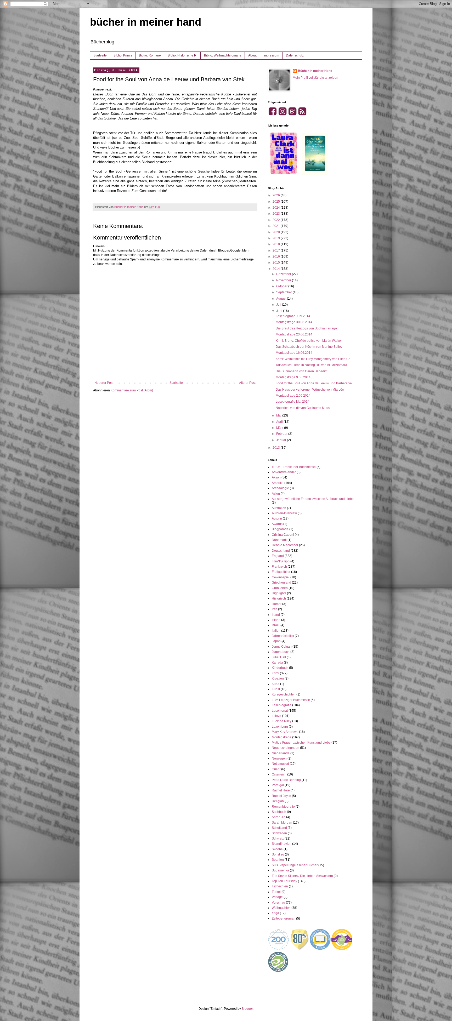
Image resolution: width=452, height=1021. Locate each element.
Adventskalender (284, 472)
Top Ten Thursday (284, 881)
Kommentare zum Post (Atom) (132, 390)
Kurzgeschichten (284, 694)
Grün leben (280, 588)
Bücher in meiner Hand (315, 71)
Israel (276, 625)
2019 (277, 238)
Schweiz (278, 838)
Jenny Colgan (282, 646)
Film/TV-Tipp (281, 561)
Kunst (276, 689)
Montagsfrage (281, 737)
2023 (277, 213)
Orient (276, 769)
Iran (274, 609)
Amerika (278, 483)
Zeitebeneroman (283, 918)
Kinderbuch (280, 668)
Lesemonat (280, 710)
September (284, 292)
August (281, 298)
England (278, 556)
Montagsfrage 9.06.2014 (293, 377)
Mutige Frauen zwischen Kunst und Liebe (301, 742)
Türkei (276, 892)
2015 (277, 262)
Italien (276, 630)
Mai (279, 415)
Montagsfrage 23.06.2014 (294, 334)
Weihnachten (281, 908)
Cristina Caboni (283, 535)
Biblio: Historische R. (182, 55)
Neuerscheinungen (285, 748)
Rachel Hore (281, 790)
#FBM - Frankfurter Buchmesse (294, 467)
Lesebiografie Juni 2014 (293, 316)
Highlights (279, 593)
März (280, 428)
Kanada (277, 662)
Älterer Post (247, 383)
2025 (277, 201)
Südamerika (280, 870)
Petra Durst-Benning (286, 780)
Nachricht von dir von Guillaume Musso (303, 408)
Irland (276, 615)
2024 (277, 207)
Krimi (275, 673)
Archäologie (280, 488)
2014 (277, 269)
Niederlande (281, 753)
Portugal (278, 785)
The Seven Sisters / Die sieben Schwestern (302, 876)
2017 (277, 250)
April (280, 422)
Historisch (279, 598)
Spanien (278, 860)
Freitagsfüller (281, 572)
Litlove (276, 716)
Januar (281, 440)
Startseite (100, 55)
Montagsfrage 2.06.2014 (293, 395)
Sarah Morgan (282, 822)
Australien (279, 508)
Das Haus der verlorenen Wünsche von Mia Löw (310, 389)
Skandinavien (281, 844)
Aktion (276, 477)
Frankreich (279, 566)
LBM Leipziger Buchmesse (291, 700)
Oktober (282, 286)
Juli (279, 304)
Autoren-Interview (284, 513)
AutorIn (277, 518)
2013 (277, 447)
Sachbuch (279, 812)
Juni (279, 311)
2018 (277, 244)
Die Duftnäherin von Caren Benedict (301, 371)
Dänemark (279, 540)
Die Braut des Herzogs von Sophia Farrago (306, 328)
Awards (277, 524)
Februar (282, 434)
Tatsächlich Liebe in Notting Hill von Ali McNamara (311, 365)
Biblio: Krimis (123, 55)
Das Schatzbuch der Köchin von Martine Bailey (309, 347)
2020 (277, 232)
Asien (276, 493)
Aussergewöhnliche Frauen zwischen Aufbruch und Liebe (313, 499)
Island (276, 620)
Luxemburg (280, 726)
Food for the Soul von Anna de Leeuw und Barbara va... (315, 383)
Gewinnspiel (281, 577)
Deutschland (281, 550)
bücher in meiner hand (145, 22)
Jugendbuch (281, 652)
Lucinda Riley (281, 721)
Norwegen (279, 758)
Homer (276, 604)
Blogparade (280, 529)
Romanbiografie (283, 806)
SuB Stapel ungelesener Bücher (295, 865)
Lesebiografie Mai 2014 (292, 401)
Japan (276, 641)
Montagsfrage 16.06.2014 (294, 353)
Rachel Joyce (281, 796)
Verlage (277, 897)
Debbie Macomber (285, 545)
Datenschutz (295, 55)
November (284, 280)
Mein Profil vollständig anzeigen (315, 77)
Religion (278, 801)
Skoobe (277, 849)
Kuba (275, 684)
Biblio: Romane (150, 55)
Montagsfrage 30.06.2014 (294, 322)
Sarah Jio (278, 817)
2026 (277, 195)
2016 (277, 256)
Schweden (279, 833)
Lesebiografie (281, 705)
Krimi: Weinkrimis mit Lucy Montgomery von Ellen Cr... (314, 359)
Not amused (280, 764)
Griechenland (281, 582)
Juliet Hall (279, 657)
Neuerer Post (103, 383)
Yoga (275, 913)
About (252, 55)
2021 (277, 226)
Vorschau (278, 902)
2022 (277, 220)
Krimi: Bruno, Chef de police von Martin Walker (309, 341)
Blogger (247, 1009)
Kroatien (278, 678)
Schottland (279, 828)
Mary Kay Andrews (285, 732)
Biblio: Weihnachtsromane (222, 55)
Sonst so (278, 854)
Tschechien (280, 886)
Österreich (279, 774)
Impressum (271, 55)
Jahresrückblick (283, 636)
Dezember (284, 274)
